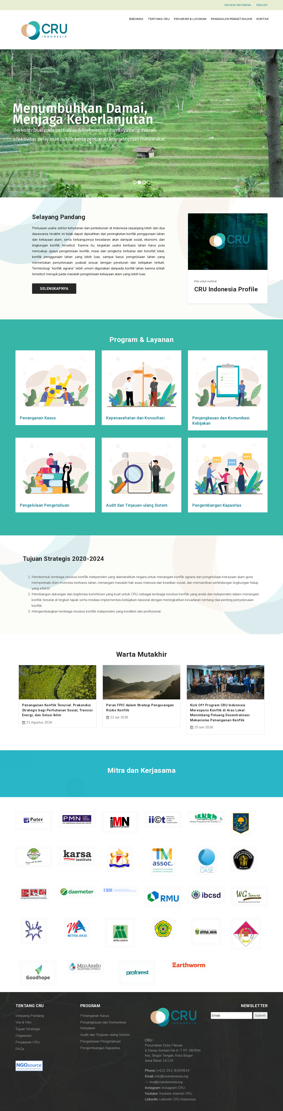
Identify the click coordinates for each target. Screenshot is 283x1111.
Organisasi (23, 1035)
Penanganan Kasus (38, 418)
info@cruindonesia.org (171, 1076)
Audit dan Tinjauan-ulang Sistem (137, 505)
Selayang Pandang (29, 1015)
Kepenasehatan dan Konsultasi (135, 418)
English (262, 5)
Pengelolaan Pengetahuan (44, 505)
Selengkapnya (54, 288)
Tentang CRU (159, 19)
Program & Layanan (190, 19)
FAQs (19, 1048)
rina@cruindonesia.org (166, 1082)
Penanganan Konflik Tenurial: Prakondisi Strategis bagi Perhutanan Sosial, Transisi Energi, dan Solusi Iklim (57, 710)
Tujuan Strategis (27, 1029)
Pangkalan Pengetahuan (231, 19)
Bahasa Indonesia (238, 5)
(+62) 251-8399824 (173, 1070)
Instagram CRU (173, 1087)
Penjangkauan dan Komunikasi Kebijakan (103, 1025)
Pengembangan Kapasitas (216, 505)
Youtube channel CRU (175, 1093)
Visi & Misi (23, 1022)
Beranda (136, 19)
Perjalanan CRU (27, 1042)
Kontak (262, 19)
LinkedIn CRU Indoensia (177, 1099)
